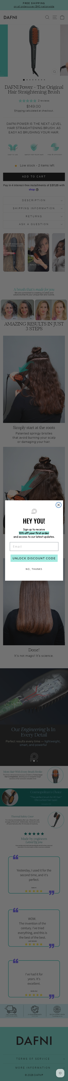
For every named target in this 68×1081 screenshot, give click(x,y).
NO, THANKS (34, 569)
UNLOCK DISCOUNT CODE (34, 558)
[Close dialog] (58, 505)
